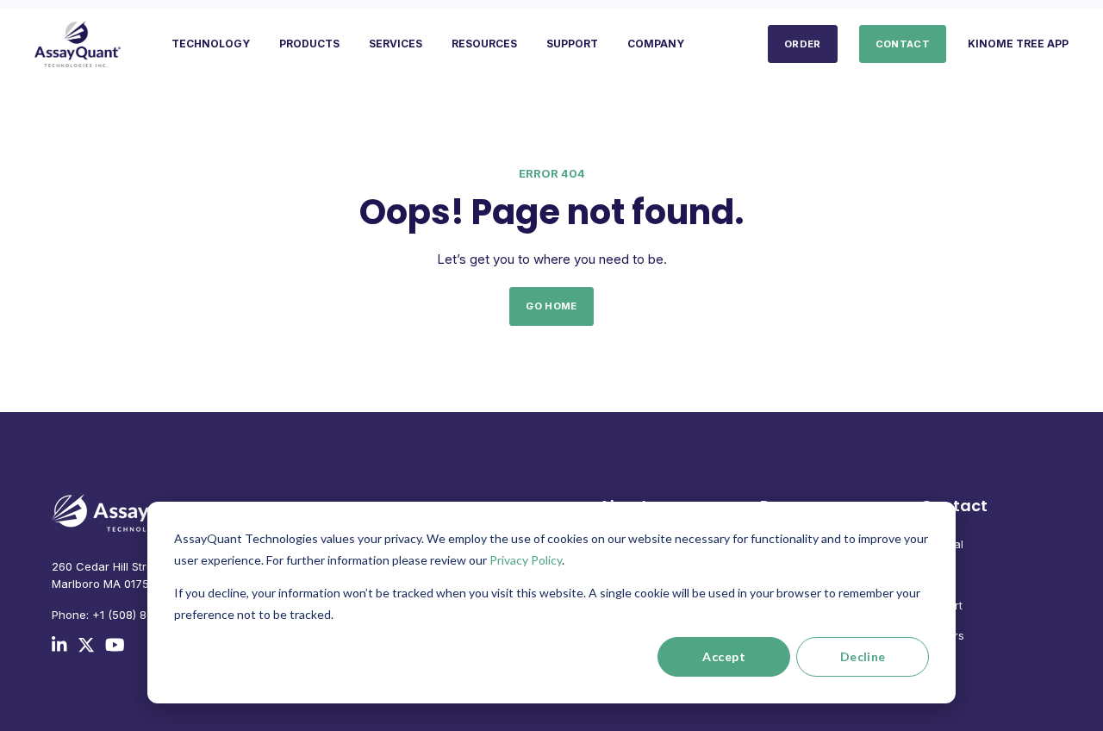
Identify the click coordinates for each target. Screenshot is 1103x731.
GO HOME (551, 306)
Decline (863, 656)
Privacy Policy (525, 560)
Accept (723, 656)
